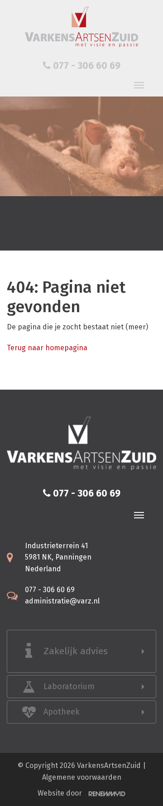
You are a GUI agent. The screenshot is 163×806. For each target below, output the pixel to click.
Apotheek (61, 712)
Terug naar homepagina (47, 347)
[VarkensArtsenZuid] (81, 27)
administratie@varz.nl (62, 601)
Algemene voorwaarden (81, 777)
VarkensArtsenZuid (109, 765)
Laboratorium (69, 686)
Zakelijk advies (75, 651)
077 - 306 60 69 (85, 66)
